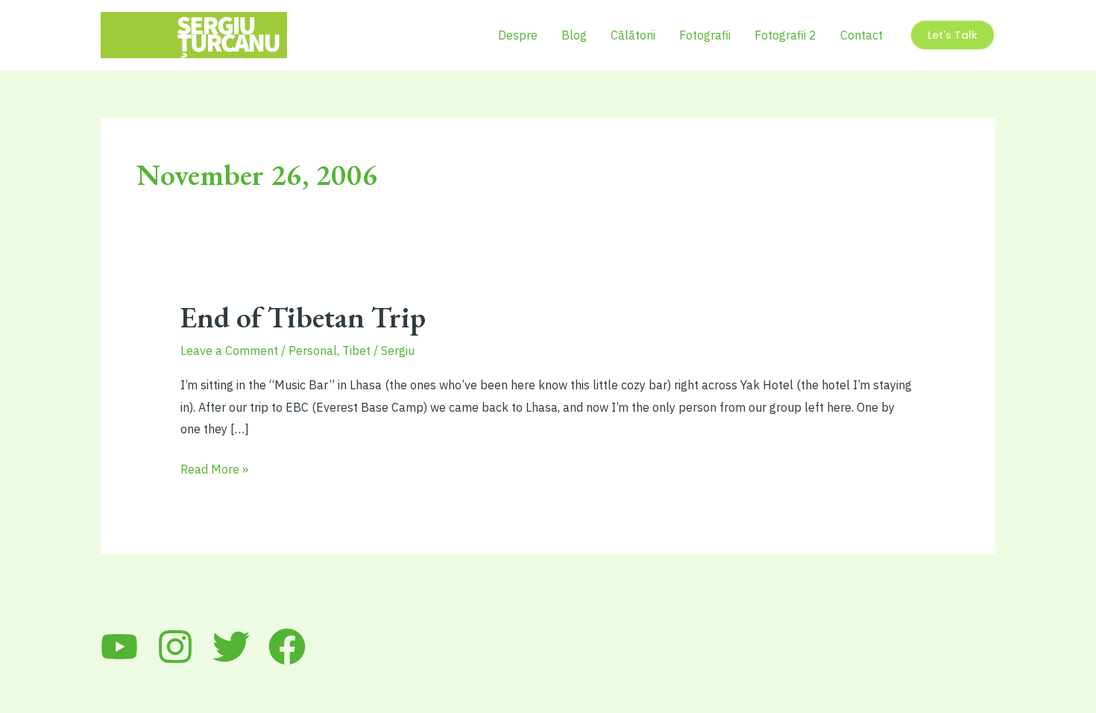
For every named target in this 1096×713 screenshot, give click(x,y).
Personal (313, 350)
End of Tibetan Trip (303, 317)
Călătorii (633, 35)
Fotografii (705, 35)
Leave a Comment (229, 350)
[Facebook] (287, 646)
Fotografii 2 (785, 35)
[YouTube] (119, 646)
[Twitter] (231, 646)
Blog (574, 35)
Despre (518, 35)
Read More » (214, 471)
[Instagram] (175, 646)
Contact (861, 35)
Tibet (356, 350)
